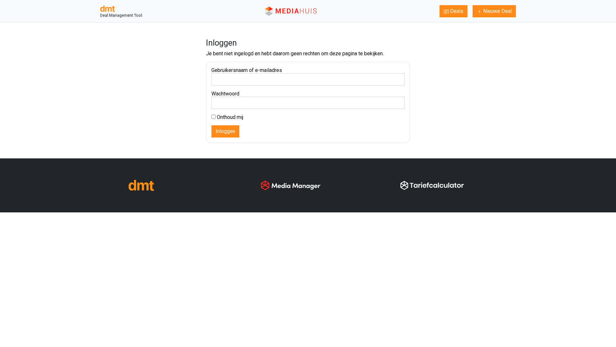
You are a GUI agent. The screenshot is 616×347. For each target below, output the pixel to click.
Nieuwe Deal (497, 11)
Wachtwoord (225, 94)
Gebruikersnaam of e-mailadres (246, 70)
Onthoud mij (229, 117)
